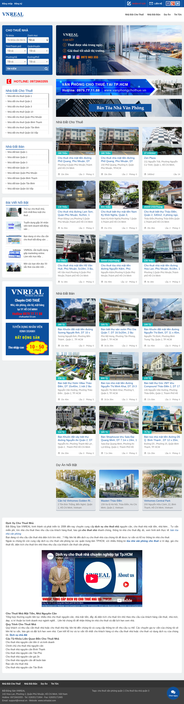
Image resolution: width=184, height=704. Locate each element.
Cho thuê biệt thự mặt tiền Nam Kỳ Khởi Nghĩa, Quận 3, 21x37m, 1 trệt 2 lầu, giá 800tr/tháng (119, 213)
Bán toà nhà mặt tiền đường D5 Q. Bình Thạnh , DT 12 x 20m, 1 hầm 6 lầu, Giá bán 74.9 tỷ (162, 438)
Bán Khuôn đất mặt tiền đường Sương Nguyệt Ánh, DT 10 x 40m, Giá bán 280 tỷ (75, 331)
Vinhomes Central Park (157, 500)
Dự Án (167, 14)
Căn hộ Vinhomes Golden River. (76, 500)
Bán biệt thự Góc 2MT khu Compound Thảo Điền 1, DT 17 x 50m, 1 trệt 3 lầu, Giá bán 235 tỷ (162, 385)
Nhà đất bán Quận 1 (17, 152)
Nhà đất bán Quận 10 (18, 168)
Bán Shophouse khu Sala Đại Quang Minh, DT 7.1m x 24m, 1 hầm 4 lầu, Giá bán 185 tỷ (119, 438)
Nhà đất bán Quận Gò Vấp (20, 188)
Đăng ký (18, 4)
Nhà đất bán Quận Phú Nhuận (22, 173)
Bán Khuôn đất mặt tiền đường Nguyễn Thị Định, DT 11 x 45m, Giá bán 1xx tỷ (162, 331)
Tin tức (178, 14)
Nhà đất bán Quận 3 (17, 162)
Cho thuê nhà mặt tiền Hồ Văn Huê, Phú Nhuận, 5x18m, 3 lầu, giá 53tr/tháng (76, 267)
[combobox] (16, 51)
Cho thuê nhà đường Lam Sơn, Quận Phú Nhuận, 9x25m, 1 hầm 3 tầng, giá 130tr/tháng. (75, 213)
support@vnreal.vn (18, 700)
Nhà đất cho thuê (134, 14)
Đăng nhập (7, 4)
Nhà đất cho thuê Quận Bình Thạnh (25, 122)
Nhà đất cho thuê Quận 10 (20, 112)
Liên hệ (158, 4)
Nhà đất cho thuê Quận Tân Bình (24, 127)
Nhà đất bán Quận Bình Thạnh (22, 178)
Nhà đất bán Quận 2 (17, 157)
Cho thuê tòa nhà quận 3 (137, 691)
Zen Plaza (150, 157)
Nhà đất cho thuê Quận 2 (20, 101)
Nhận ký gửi (139, 4)
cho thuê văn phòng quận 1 (111, 691)
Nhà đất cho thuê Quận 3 (20, 106)
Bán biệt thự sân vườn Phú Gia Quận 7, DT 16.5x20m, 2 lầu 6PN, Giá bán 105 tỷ (118, 331)
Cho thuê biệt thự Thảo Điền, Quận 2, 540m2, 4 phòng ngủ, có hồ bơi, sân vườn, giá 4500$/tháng (161, 213)
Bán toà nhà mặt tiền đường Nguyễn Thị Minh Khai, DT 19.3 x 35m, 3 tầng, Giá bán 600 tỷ (119, 385)
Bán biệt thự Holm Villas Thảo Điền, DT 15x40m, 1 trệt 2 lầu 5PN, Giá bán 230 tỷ (75, 385)
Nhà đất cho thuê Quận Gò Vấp (23, 133)
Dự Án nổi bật (66, 465)
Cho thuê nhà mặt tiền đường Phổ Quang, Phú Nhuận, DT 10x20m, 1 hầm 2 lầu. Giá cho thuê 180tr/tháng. (75, 159)
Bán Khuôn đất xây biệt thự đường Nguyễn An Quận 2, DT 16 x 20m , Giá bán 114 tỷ (75, 438)
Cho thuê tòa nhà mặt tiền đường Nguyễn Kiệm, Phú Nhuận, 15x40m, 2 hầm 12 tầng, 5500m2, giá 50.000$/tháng (116, 267)
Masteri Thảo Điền (111, 500)
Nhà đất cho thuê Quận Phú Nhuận (25, 117)
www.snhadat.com (47, 700)
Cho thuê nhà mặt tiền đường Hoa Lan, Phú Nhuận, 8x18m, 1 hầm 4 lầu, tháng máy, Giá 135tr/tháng (162, 267)
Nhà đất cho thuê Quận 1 (20, 96)
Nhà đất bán (153, 14)
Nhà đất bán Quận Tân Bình (21, 183)
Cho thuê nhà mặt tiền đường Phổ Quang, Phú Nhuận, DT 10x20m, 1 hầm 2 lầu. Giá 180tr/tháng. (118, 159)
